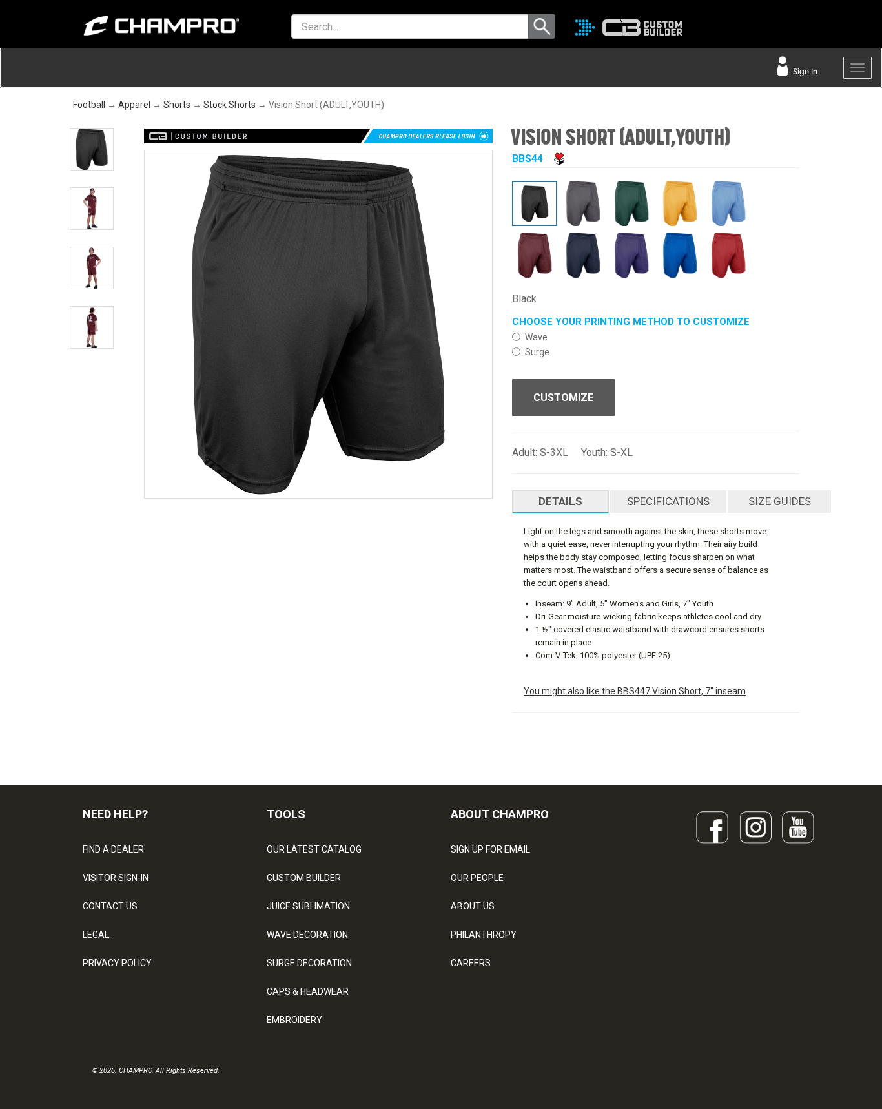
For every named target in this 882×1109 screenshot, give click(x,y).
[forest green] (631, 203)
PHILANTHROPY (484, 934)
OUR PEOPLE (477, 878)
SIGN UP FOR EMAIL (490, 849)
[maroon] (534, 255)
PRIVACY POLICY (117, 963)
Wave (536, 337)
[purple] (631, 255)
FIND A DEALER (113, 849)
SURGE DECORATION (309, 963)
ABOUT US (473, 906)
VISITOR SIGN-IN (116, 878)
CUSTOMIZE (563, 397)
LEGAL (96, 934)
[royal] (680, 255)
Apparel (134, 104)
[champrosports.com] (147, 26)
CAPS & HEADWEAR (308, 991)
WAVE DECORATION (307, 934)
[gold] (680, 203)
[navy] (583, 255)
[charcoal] (583, 203)
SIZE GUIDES (779, 501)
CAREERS (471, 963)
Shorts (176, 104)
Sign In (804, 71)
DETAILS (560, 501)
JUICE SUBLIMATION (308, 906)
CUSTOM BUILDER (304, 878)
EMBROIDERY (294, 1020)
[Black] (534, 203)
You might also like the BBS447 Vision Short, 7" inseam (635, 691)
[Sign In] (798, 29)
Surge (537, 352)
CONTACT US (110, 906)
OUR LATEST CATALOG (314, 849)
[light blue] (728, 203)
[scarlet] (728, 255)
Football (89, 104)
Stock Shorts (229, 104)
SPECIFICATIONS (668, 501)
